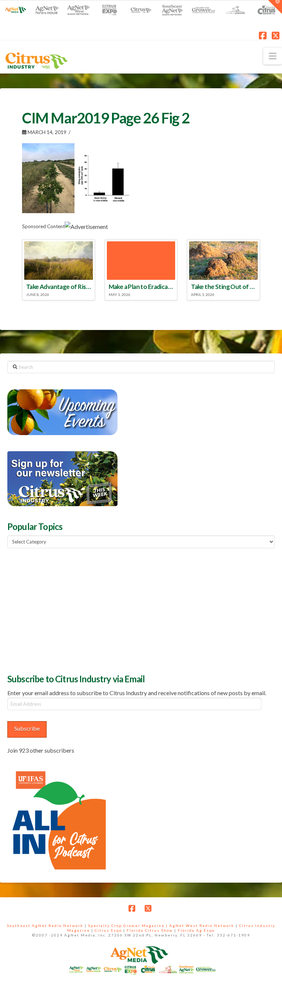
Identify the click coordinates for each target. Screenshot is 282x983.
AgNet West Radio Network (201, 925)
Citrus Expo (108, 930)
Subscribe (27, 728)
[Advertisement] (62, 610)
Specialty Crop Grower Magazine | (128, 925)
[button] (272, 56)
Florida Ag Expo (196, 930)
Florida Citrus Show (150, 930)
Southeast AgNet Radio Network (45, 925)
